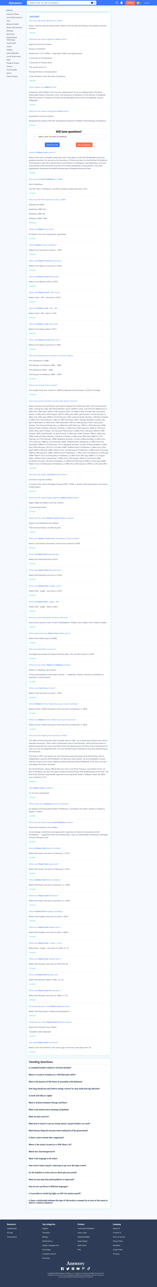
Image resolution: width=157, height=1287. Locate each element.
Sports (9, 73)
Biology (45, 1237)
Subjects (9, 10)
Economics (46, 1258)
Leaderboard (11, 1228)
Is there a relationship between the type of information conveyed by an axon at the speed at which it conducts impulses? (68, 1201)
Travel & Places (12, 76)
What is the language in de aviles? (43, 1158)
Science (9, 66)
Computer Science (49, 1254)
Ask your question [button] (84, 145)
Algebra (45, 1228)
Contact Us (117, 1233)
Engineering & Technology (12, 38)
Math (8, 60)
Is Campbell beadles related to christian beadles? (50, 1067)
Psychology (46, 1250)
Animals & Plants (13, 14)
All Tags (10, 1233)
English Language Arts (50, 1245)
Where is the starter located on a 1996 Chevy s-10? (50, 1144)
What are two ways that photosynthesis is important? (51, 1179)
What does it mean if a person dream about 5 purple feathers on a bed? (59, 1123)
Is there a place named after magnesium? (46, 1137)
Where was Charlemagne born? (42, 1151)
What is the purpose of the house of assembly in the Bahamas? (55, 1081)
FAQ (79, 1250)
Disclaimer (116, 1245)
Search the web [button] (52, 145)
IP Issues (116, 1254)
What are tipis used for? (39, 1116)
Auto (8, 21)
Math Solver (82, 1245)
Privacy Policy (118, 1241)
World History (47, 1241)
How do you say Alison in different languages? (48, 1186)
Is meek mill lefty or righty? (40, 1095)
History (9, 46)
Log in (146, 3)
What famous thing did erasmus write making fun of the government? (58, 1130)
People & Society (13, 63)
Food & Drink (11, 43)
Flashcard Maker (84, 1237)
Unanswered (11, 1237)
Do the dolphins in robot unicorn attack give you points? (53, 1172)
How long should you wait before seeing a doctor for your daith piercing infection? (64, 1088)
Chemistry (46, 1233)
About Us (116, 1228)
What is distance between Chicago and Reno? (48, 1102)
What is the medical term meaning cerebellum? (49, 1109)
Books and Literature (14, 27)
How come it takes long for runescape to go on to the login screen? (57, 1165)
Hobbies (10, 50)
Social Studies (12, 70)
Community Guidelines (86, 1228)
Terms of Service (119, 1237)
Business (10, 31)
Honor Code (82, 1233)
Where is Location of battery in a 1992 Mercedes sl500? (52, 1074)
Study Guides (82, 1241)
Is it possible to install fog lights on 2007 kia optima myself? (55, 1193)
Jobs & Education (13, 53)
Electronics (10, 34)
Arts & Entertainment (14, 17)
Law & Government (14, 56)
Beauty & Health (13, 24)
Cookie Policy (118, 1250)
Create (129, 3)
